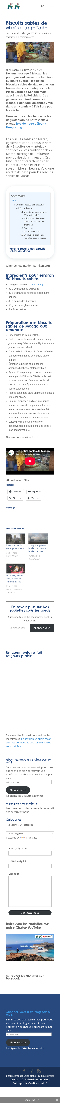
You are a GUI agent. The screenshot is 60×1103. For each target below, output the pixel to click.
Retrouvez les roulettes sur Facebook (25, 977)
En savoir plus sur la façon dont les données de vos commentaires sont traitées (28, 742)
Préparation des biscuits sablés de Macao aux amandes (35, 221)
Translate (31, 837)
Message (14, 873)
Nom (17, 848)
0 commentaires (26, 36)
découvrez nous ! (20, 812)
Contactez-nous (30, 912)
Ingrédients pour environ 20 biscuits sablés (35, 213)
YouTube (34, 927)
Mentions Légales (37, 1079)
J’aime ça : (28, 228)
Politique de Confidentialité (30, 1083)
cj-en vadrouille (17, 33)
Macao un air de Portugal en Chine (15, 547)
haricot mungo (36, 284)
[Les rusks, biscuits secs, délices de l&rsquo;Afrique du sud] (15, 568)
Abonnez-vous (42, 628)
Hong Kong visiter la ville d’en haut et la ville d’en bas (37, 548)
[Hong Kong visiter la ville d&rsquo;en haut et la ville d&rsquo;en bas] (38, 538)
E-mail (18, 861)
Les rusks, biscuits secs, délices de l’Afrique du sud (15, 578)
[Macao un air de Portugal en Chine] (15, 538)
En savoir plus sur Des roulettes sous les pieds (35, 236)
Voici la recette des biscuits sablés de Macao (30, 206)
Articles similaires (32, 231)
